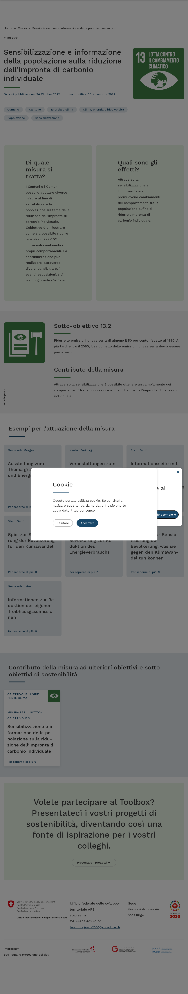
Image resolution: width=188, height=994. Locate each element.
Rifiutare (63, 523)
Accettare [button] (87, 523)
